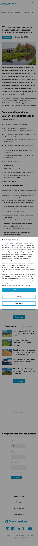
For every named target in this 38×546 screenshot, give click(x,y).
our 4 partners (11, 243)
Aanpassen (19, 296)
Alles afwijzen (19, 303)
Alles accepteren (19, 290)
